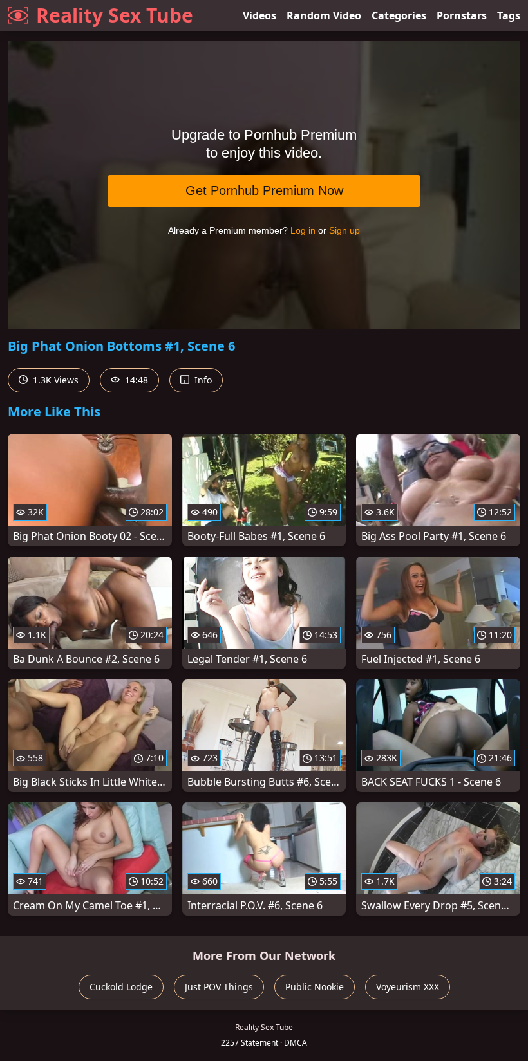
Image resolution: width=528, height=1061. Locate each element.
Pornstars (462, 15)
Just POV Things (219, 987)
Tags (508, 15)
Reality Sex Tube (114, 15)
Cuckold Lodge (121, 987)
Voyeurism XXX (407, 987)
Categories (399, 15)
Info (202, 380)
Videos (259, 15)
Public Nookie (314, 987)
